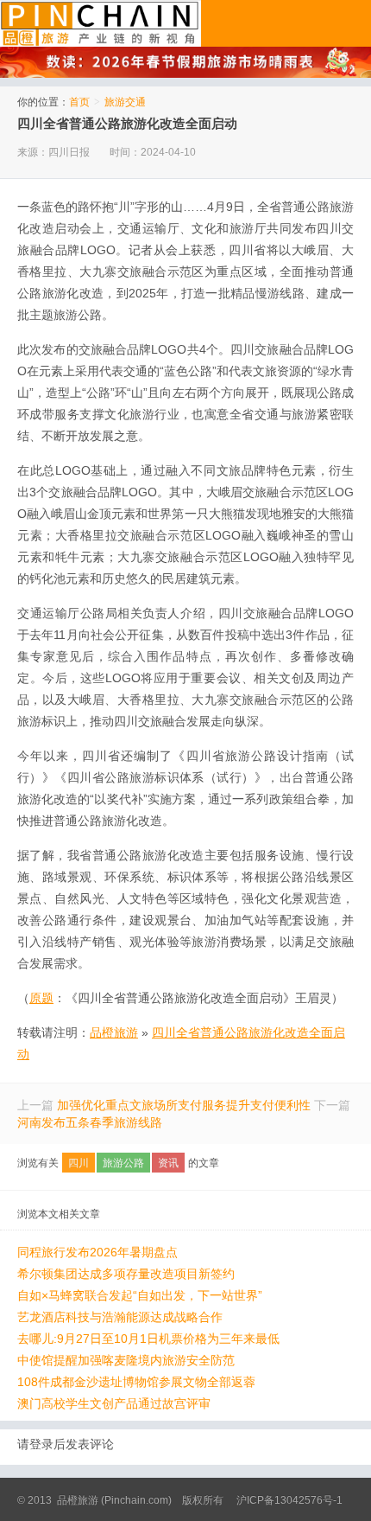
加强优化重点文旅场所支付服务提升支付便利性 (184, 1105)
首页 (79, 102)
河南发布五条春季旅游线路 (89, 1122)
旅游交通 (125, 102)
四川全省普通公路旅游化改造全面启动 (127, 123)
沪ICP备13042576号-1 (289, 1500)
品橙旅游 (100, 23)
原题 (41, 998)
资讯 (168, 1163)
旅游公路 (123, 1163)
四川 (78, 1163)
